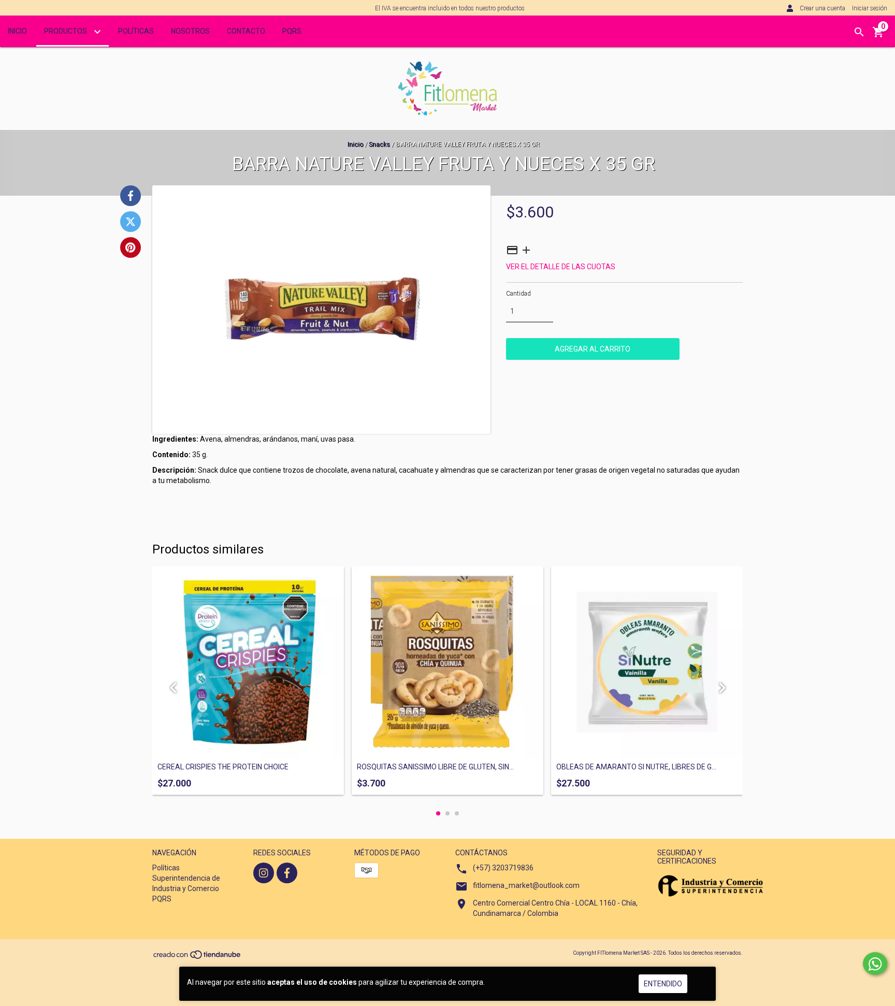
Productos (66, 31)
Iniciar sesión (869, 8)
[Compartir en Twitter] (130, 221)
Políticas (136, 31)
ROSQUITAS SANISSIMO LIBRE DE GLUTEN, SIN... (435, 767)
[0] (878, 36)
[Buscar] (859, 32)
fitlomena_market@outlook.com (526, 885)
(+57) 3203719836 (503, 868)
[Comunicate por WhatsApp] (875, 963)
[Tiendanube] (197, 957)
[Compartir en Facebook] (130, 195)
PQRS (291, 31)
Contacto (246, 31)
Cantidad (518, 293)
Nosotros (190, 31)
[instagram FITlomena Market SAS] (263, 873)
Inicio (17, 31)
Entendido (663, 984)
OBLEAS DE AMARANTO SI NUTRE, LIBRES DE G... (636, 767)
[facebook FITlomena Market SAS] (287, 873)
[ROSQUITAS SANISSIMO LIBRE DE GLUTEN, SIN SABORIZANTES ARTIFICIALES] (447, 662)
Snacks (379, 144)
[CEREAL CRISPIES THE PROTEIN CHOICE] (248, 662)
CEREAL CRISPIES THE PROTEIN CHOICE (222, 767)
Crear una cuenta (822, 8)
